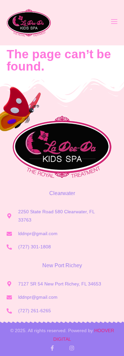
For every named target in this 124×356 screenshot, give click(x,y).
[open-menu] (113, 23)
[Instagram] (71, 348)
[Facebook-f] (52, 348)
